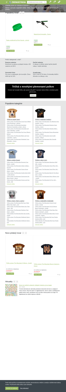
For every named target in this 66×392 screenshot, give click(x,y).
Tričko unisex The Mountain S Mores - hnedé (19, 263)
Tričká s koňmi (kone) (13, 160)
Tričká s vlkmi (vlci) (41, 160)
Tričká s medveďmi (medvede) (44, 201)
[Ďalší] (23, 13)
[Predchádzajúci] (20, 13)
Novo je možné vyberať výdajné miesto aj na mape (35, 285)
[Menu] (6, 2)
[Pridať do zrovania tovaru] (28, 51)
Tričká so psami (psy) (13, 119)
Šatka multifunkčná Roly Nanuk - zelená (17, 40)
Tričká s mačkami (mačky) (43, 119)
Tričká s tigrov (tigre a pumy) (15, 201)
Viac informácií (24, 388)
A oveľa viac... (37, 72)
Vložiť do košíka (10, 50)
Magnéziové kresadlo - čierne (42, 34)
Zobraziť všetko (11, 143)
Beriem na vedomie (11, 388)
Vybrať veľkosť (10, 273)
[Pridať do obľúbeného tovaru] (26, 51)
